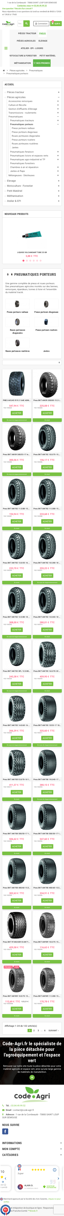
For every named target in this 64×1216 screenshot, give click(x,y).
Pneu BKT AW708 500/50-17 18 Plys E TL (47, 834)
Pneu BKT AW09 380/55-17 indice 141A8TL (17, 454)
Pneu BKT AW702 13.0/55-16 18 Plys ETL (17, 563)
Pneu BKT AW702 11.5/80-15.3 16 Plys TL (47, 509)
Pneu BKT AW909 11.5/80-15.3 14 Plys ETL (47, 996)
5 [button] (37, 261)
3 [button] (30, 261)
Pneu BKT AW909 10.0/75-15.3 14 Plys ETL (17, 996)
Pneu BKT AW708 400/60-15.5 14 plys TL (17, 888)
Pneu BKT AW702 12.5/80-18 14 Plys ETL (17, 617)
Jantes (46, 351)
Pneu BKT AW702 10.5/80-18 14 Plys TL (47, 563)
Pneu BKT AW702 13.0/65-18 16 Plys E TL (47, 617)
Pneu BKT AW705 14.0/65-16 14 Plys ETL (17, 725)
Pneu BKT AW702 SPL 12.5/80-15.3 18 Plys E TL (17, 671)
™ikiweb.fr (33, 1211)
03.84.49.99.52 (40, 5)
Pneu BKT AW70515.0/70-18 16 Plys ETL (17, 779)
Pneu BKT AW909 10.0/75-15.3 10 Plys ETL (47, 942)
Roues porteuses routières (18, 351)
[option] (32, 238)
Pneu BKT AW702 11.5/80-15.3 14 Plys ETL (17, 509)
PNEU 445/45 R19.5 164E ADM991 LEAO (17, 400)
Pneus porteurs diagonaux (46, 312)
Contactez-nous (24, 5)
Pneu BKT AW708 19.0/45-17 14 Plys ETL (47, 779)
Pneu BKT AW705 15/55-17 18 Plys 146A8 (47, 725)
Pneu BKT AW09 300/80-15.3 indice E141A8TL (47, 400)
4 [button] (34, 261)
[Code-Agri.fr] (8, 23)
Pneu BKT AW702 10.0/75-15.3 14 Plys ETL (47, 454)
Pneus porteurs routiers (46, 330)
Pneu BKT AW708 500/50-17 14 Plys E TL (17, 834)
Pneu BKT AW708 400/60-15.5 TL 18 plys (47, 888)
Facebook (5, 1131)
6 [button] (41, 261)
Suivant (54, 1030)
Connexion (41, 23)
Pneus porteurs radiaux (17, 312)
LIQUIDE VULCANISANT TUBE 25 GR (32, 252)
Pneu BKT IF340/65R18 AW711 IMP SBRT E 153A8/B (17, 942)
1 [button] (23, 261)
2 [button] (27, 261)
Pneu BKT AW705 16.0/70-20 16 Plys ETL (47, 671)
